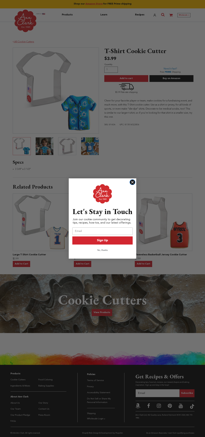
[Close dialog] (132, 182)
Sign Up (102, 240)
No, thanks (102, 250)
